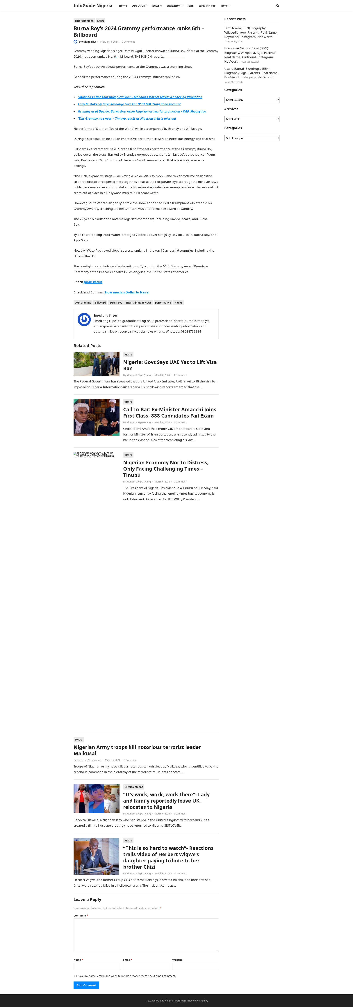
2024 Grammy (83, 302)
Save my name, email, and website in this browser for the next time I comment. (127, 976)
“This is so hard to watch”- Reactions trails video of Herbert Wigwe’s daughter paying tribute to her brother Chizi (168, 857)
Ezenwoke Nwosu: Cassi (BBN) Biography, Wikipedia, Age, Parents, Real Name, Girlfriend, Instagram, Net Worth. (250, 54)
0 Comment (128, 41)
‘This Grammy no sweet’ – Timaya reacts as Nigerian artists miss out (127, 118)
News (100, 20)
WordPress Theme (184, 1000)
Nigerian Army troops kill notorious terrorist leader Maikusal (137, 750)
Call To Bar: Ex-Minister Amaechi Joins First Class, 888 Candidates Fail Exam (169, 412)
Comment (81, 915)
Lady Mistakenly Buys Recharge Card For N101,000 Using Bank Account (129, 104)
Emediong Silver (88, 41)
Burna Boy (116, 302)
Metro (128, 354)
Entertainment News (138, 302)
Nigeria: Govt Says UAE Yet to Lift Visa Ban (170, 365)
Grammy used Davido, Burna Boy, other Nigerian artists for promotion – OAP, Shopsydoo (142, 111)
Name (78, 959)
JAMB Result (95, 166)
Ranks (178, 302)
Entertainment (84, 20)
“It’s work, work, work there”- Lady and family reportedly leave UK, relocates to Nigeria (166, 800)
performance (163, 302)
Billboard (100, 302)
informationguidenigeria (112, 256)
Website (177, 959)
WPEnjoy (203, 1000)
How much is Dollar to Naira (127, 292)
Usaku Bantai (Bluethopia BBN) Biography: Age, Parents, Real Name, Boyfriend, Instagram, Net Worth (251, 72)
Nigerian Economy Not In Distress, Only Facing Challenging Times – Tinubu (166, 468)
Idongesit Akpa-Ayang (138, 375)
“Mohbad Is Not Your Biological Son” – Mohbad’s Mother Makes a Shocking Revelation (140, 97)
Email (127, 959)
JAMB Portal (89, 224)
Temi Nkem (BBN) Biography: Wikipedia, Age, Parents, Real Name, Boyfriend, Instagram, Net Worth (251, 32)
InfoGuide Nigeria (93, 5)
